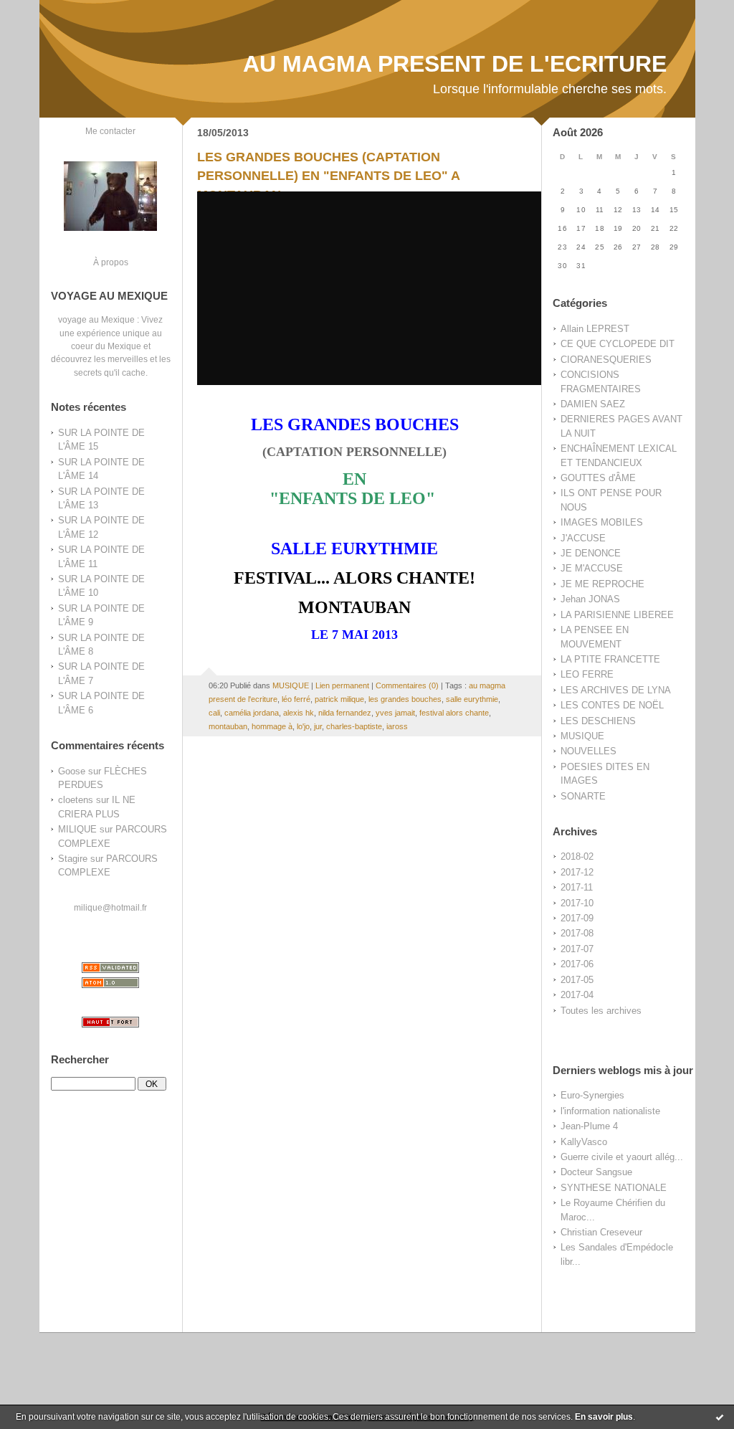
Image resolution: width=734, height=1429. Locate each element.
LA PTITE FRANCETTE (610, 659)
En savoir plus (604, 1417)
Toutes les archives (601, 1010)
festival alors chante (454, 712)
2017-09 (577, 918)
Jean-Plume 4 (589, 1126)
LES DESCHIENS (598, 721)
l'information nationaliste (610, 1111)
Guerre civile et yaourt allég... (622, 1157)
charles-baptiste (354, 726)
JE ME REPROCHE (602, 584)
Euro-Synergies (592, 1095)
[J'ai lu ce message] (719, 1417)
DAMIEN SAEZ (593, 404)
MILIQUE (77, 829)
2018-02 (577, 856)
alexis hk (298, 712)
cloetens (75, 799)
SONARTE (583, 796)
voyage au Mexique (96, 319)
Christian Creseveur (601, 1232)
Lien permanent (342, 685)
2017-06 (577, 964)
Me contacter (110, 131)
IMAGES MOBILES (602, 522)
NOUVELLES (588, 751)
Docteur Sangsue (596, 1172)
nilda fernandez (344, 712)
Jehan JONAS (590, 599)
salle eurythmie (472, 699)
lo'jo (303, 726)
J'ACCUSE (583, 538)
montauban (228, 726)
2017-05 (577, 979)
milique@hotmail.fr (110, 907)
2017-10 (577, 903)
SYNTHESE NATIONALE (614, 1187)
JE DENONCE (591, 553)
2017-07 (577, 949)
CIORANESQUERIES (606, 359)
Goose (71, 771)
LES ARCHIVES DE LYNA (616, 690)
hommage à (272, 726)
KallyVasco (584, 1141)
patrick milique (339, 699)
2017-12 (577, 872)
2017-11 (577, 887)
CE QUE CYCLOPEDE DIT (618, 343)
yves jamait (395, 712)
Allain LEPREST (595, 328)
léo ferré (296, 699)
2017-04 (577, 994)
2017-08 (577, 933)
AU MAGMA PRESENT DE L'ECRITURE (455, 64)
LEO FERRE (587, 674)
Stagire (72, 858)
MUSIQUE (582, 736)
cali (214, 712)
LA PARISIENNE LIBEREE (617, 614)
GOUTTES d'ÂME (598, 478)
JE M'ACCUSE (592, 568)
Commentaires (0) (407, 685)
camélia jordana (251, 712)
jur (318, 726)
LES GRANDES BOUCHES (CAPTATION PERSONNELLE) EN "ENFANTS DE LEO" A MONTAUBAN (328, 176)
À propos (110, 262)
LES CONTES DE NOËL (612, 705)
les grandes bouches (405, 699)
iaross (397, 726)
